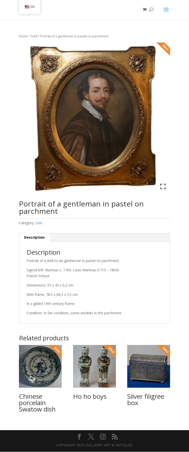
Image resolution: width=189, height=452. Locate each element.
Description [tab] (34, 237)
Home (23, 36)
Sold (34, 36)
